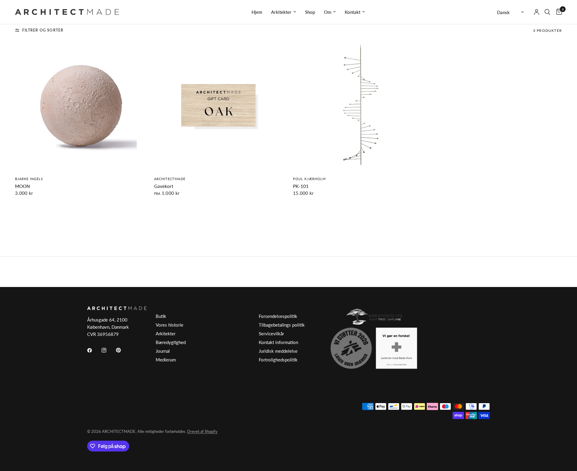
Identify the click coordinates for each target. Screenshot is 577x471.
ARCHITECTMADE (169, 179)
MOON (22, 186)
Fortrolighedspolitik (278, 359)
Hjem (257, 12)
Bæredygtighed (171, 342)
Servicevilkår (271, 333)
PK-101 (301, 186)
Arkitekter (281, 12)
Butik (161, 316)
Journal (163, 351)
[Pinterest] (122, 350)
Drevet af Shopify (202, 431)
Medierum (166, 359)
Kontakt (352, 12)
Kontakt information (278, 342)
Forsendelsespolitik (278, 316)
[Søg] (547, 12)
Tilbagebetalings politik (282, 325)
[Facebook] (93, 350)
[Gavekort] (219, 106)
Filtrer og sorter (42, 30)
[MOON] (80, 106)
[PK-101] (358, 106)
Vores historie (169, 325)
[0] (557, 12)
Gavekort (163, 186)
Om (327, 12)
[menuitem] (257, 12)
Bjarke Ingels (29, 179)
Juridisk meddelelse (278, 351)
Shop (310, 12)
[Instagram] (108, 350)
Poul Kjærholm (309, 179)
